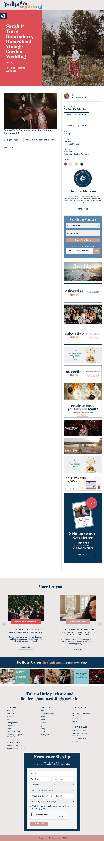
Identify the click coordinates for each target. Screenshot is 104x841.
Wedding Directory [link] (14, 745)
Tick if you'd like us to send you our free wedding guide (50, 807)
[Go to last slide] (4, 624)
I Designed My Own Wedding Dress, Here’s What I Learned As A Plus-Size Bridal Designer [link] (78, 632)
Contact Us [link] (76, 719)
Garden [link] (67, 141)
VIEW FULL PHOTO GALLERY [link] (76, 115)
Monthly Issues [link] (45, 735)
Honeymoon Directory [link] (16, 748)
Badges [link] (75, 741)
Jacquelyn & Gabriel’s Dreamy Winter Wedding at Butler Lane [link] (26, 631)
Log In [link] (74, 722)
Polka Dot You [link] (78, 621)
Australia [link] (68, 151)
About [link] (74, 710)
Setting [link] (42, 729)
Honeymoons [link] (12, 723)
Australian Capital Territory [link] (76, 154)
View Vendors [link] (83, 240)
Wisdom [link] (10, 713)
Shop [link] (9, 729)
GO (96, 251)
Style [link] (42, 726)
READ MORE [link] (83, 209)
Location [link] (43, 723)
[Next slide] (100, 624)
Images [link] (43, 716)
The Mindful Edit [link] (13, 732)
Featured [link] (11, 68)
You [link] (8, 720)
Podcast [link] (10, 726)
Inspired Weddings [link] (47, 713)
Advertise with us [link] (79, 738)
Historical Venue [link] (71, 144)
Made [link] (9, 716)
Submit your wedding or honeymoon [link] (81, 734)
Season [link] (42, 732)
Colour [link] (42, 720)
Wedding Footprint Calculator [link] (14, 736)
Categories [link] (44, 710)
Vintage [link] (67, 134)
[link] (3, 16)
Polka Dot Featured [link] (26, 621)
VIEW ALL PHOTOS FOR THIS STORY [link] (40, 140)
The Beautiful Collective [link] (75, 109)
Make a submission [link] (79, 730)
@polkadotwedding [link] (76, 663)
